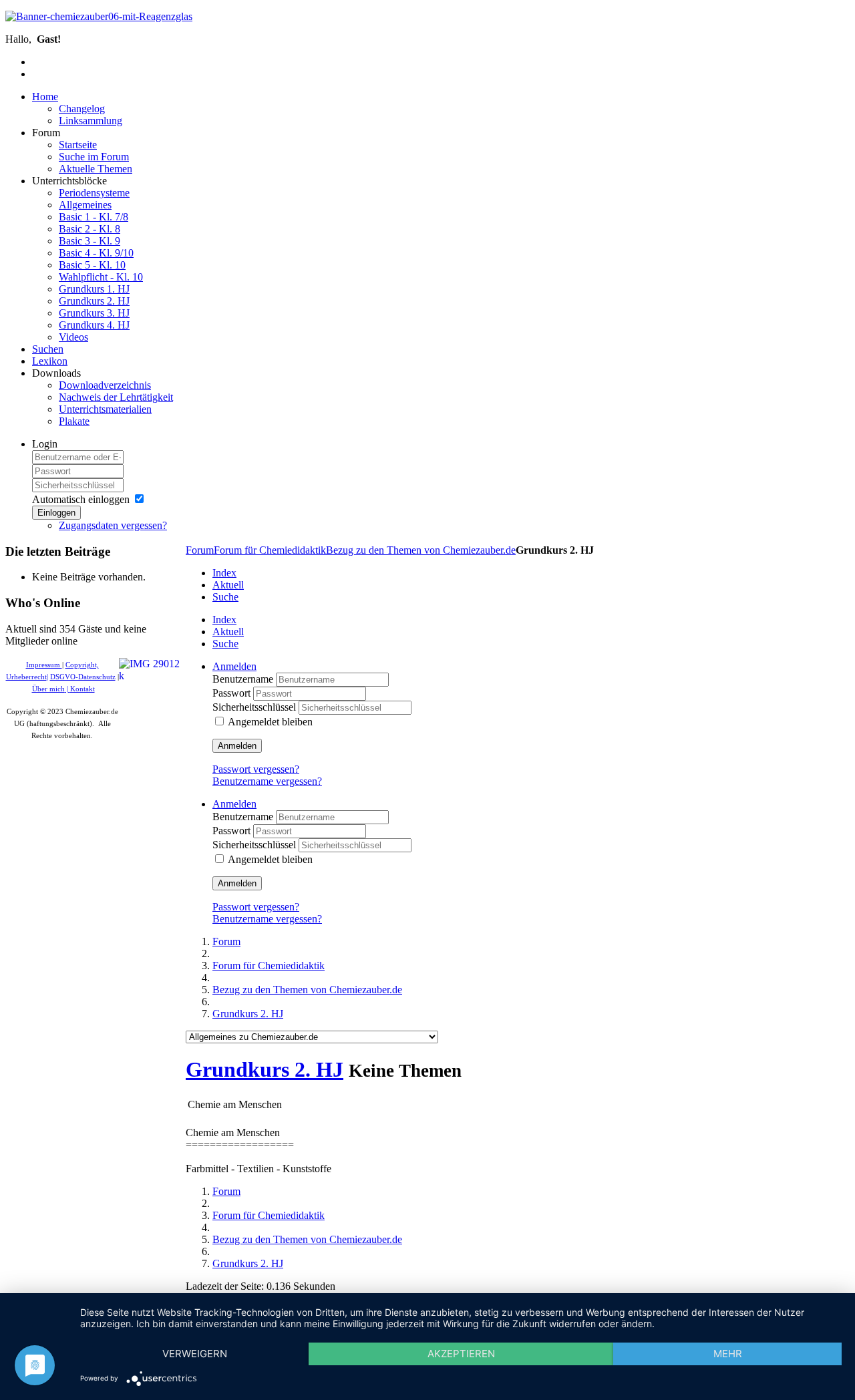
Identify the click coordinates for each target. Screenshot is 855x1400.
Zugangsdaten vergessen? (113, 525)
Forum (200, 550)
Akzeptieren (461, 1353)
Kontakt (82, 689)
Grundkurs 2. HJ (264, 1069)
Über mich (48, 689)
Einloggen (56, 513)
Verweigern (194, 1353)
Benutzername (244, 679)
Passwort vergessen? (255, 769)
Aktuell (228, 584)
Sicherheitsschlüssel (255, 707)
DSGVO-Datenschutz (83, 677)
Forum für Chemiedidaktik (270, 550)
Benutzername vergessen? (267, 781)
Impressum (44, 665)
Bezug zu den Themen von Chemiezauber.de (421, 550)
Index (224, 572)
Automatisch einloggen (81, 499)
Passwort (232, 693)
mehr (727, 1353)
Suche (225, 596)
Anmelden (237, 746)
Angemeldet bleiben (270, 721)
